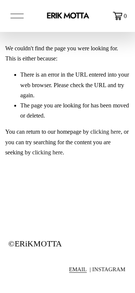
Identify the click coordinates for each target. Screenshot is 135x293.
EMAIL (78, 269)
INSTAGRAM (108, 269)
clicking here (105, 131)
